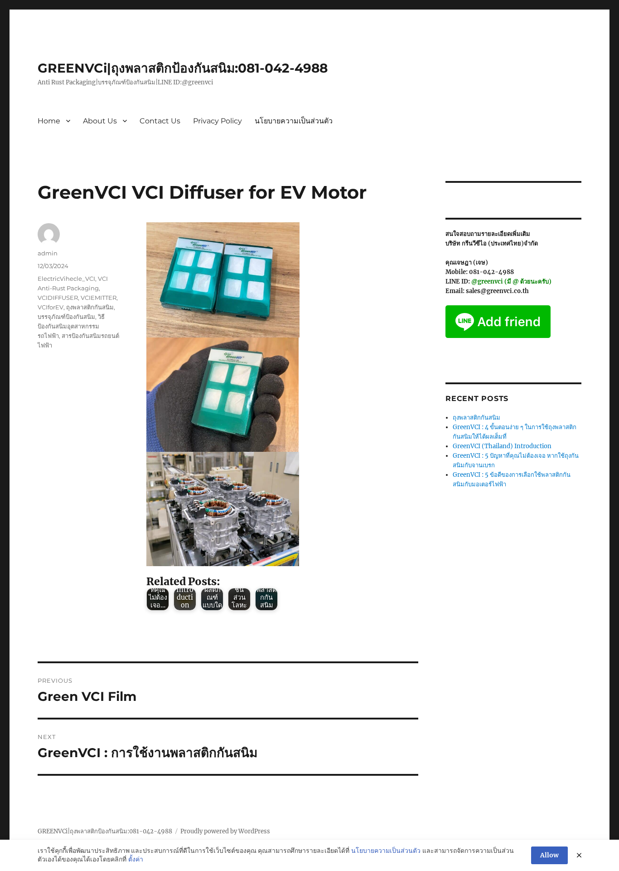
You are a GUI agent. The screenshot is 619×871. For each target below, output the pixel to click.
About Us (100, 121)
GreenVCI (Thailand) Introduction (502, 446)
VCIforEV (50, 307)
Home (49, 121)
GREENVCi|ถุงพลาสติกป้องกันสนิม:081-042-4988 (183, 68)
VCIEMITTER (98, 297)
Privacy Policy (217, 121)
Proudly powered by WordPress (225, 831)
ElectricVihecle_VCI (66, 278)
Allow (549, 855)
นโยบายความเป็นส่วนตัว (294, 121)
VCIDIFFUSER (58, 297)
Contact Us (160, 121)
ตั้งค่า (135, 859)
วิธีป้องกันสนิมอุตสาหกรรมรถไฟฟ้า (71, 326)
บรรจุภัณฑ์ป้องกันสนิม (66, 316)
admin (48, 253)
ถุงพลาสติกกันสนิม (90, 307)
